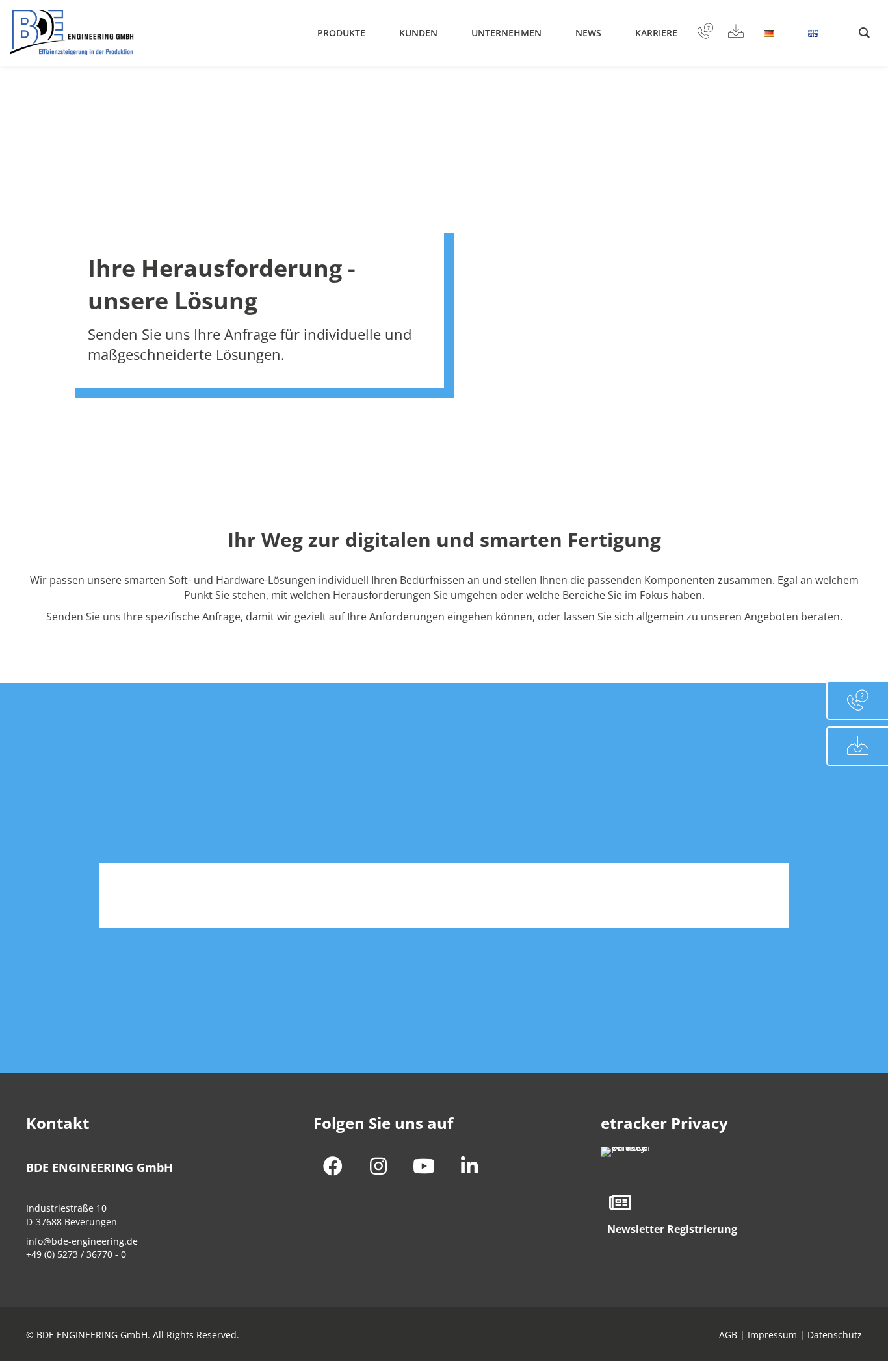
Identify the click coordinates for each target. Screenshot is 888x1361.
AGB (728, 1335)
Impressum (772, 1335)
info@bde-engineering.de (82, 1241)
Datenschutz (834, 1335)
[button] (332, 1166)
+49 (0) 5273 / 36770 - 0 (76, 1254)
